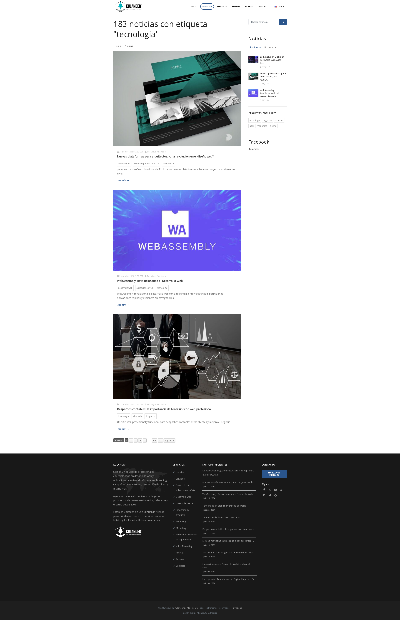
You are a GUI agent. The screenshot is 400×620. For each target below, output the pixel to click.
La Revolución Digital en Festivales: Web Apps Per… (272, 59)
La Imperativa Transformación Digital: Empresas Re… (229, 579)
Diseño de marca (184, 503)
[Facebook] (264, 489)
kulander (279, 120)
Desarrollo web (183, 496)
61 (160, 440)
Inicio (194, 6)
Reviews (236, 6)
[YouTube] (275, 489)
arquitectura (124, 163)
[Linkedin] (281, 489)
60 (154, 440)
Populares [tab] (270, 47)
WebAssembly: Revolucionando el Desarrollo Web (150, 281)
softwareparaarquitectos (146, 163)
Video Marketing (184, 546)
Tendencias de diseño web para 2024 (221, 517)
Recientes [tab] (255, 47)
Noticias (207, 6)
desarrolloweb (125, 287)
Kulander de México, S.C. (186, 607)
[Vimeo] (264, 495)
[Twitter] (269, 495)
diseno (273, 125)
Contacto (263, 6)
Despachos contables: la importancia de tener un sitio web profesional (164, 409)
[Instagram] (269, 489)
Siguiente (169, 440)
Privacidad (237, 607)
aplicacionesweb (144, 287)
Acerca (249, 6)
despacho (150, 416)
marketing (262, 125)
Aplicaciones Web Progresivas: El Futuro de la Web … (229, 552)
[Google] (275, 495)
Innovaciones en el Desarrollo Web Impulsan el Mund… (226, 566)
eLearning (181, 521)
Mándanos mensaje (274, 473)
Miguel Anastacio (158, 151)
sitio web (137, 416)
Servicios (222, 6)
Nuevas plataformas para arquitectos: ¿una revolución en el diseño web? (165, 156)
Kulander (253, 149)
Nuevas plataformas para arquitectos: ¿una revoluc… (273, 76)
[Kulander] (128, 6)
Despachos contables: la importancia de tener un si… (229, 529)
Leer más (122, 180)
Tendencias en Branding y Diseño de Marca (224, 505)
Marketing (181, 528)
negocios (267, 120)
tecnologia (168, 163)
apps (252, 125)
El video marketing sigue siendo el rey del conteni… (228, 540)
